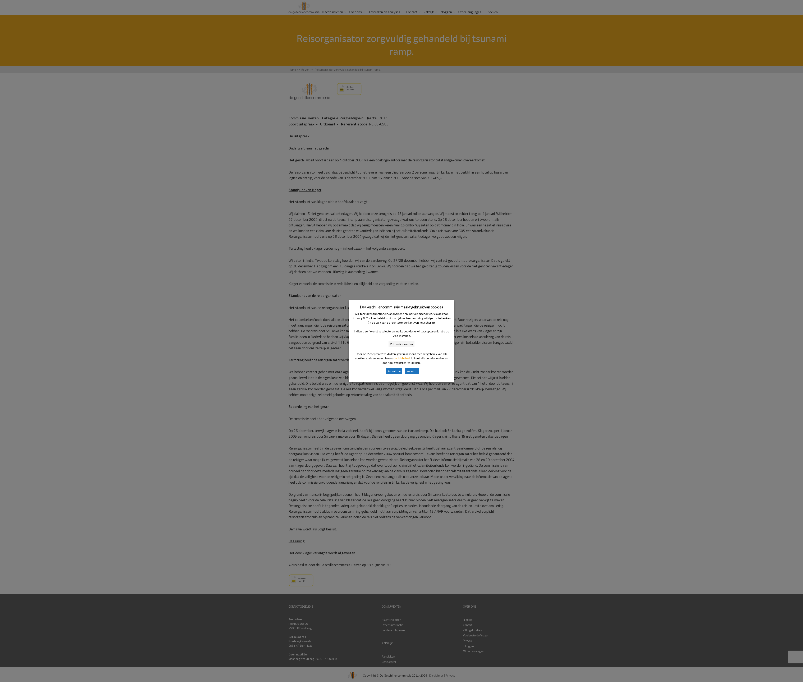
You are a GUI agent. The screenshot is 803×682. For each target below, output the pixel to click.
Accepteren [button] (394, 371)
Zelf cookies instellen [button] (401, 344)
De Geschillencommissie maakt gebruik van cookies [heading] (401, 307)
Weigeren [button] (412, 371)
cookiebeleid (402, 358)
